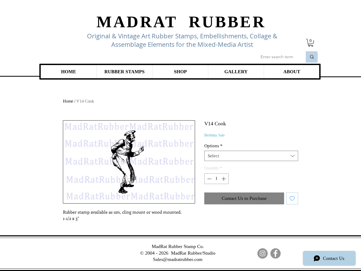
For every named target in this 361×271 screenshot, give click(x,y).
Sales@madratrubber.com (177, 259)
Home (68, 101)
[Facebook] (275, 253)
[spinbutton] (216, 179)
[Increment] (224, 179)
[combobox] (251, 156)
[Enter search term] (312, 57)
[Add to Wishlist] (292, 198)
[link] (310, 43)
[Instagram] (262, 253)
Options (213, 145)
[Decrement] (208, 179)
